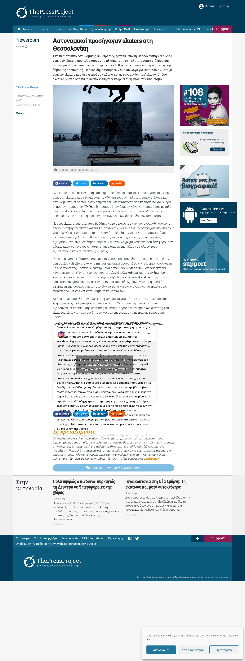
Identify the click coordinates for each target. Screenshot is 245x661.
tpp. (112, 29)
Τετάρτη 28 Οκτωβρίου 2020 (29, 97)
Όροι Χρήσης (116, 538)
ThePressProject (51, 11)
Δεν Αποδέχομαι (193, 650)
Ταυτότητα (23, 538)
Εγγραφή (223, 6)
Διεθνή (73, 29)
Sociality (223, 577)
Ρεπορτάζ (86, 29)
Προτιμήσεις (224, 650)
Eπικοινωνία (69, 538)
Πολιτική (45, 29)
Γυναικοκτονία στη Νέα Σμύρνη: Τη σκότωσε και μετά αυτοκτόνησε (155, 484)
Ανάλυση (100, 29)
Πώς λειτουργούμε (45, 538)
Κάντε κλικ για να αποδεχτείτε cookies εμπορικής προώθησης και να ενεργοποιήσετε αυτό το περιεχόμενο (104, 364)
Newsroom (30, 29)
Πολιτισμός (160, 29)
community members (57, 16)
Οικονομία (60, 29)
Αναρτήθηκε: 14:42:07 (28, 105)
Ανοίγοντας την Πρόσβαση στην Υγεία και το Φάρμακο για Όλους (56, 544)
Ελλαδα (20, 46)
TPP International (180, 29)
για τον (211, 29)
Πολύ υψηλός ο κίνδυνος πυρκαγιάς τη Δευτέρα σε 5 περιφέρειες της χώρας (84, 487)
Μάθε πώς (151, 458)
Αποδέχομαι (161, 650)
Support (223, 28)
